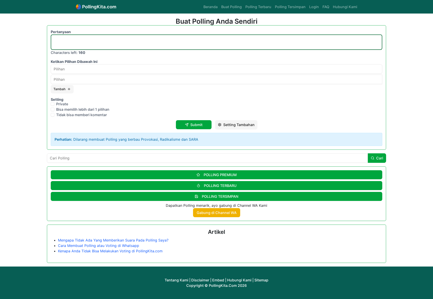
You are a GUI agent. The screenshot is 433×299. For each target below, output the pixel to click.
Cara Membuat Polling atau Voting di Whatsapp (98, 245)
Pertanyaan (61, 32)
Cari (379, 158)
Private (62, 104)
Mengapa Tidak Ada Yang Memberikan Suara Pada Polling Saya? (113, 240)
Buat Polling (231, 7)
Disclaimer (200, 280)
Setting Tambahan (239, 124)
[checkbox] (52, 104)
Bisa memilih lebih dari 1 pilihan (82, 109)
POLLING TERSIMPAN (220, 196)
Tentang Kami (176, 280)
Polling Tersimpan (290, 7)
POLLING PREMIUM (220, 174)
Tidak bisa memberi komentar (81, 115)
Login (314, 7)
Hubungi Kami (345, 7)
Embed (218, 280)
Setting (57, 99)
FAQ (325, 7)
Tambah (59, 89)
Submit (196, 124)
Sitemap (261, 280)
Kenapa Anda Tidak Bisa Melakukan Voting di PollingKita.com (110, 251)
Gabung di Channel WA (217, 212)
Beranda (210, 7)
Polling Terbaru (258, 7)
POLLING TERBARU (220, 185)
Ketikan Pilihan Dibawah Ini (74, 61)
